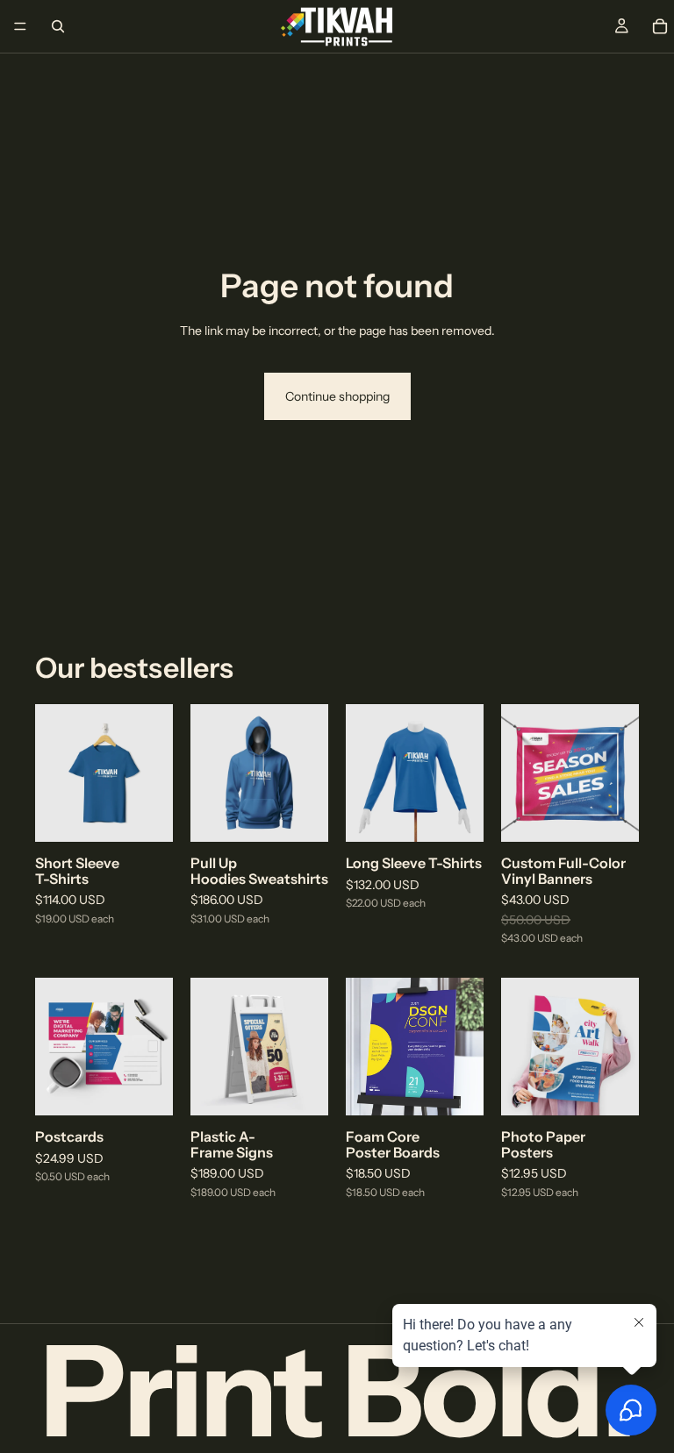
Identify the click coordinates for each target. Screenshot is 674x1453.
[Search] (58, 26)
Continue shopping (337, 396)
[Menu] (20, 26)
